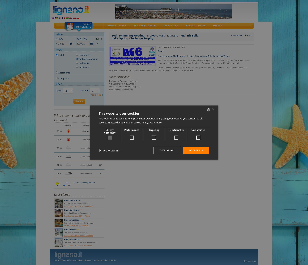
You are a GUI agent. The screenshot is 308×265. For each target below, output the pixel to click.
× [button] (213, 109)
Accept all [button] (196, 150)
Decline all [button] (167, 150)
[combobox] (208, 109)
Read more (156, 122)
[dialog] (154, 132)
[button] (109, 150)
